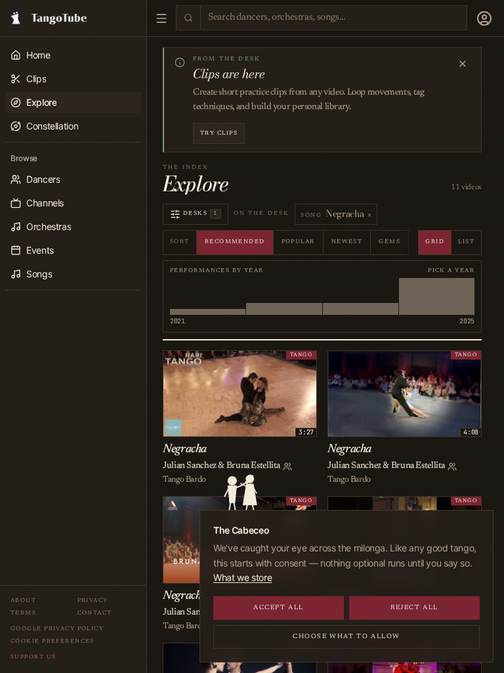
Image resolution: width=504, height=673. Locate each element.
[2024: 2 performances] (360, 296)
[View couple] (287, 466)
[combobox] (334, 18)
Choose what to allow (346, 637)
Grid (434, 241)
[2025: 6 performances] (436, 296)
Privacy (92, 600)
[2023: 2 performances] (284, 296)
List (466, 241)
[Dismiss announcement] (462, 63)
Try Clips (219, 133)
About (23, 600)
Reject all (414, 608)
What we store (242, 577)
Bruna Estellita (253, 466)
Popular (298, 241)
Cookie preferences (52, 641)
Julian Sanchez (190, 466)
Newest (347, 241)
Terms (23, 613)
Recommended (235, 241)
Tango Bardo (184, 479)
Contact (94, 613)
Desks (200, 213)
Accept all (278, 608)
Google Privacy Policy (57, 629)
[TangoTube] (73, 18)
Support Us (33, 657)
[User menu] (484, 18)
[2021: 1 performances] (207, 296)
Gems (389, 241)
